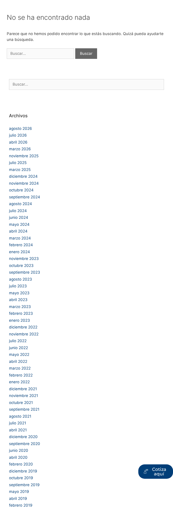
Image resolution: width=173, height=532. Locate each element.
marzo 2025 (20, 169)
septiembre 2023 (24, 272)
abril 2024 (18, 231)
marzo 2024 (20, 238)
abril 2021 (18, 430)
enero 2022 (19, 382)
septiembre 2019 (24, 485)
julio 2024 (18, 210)
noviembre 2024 (24, 183)
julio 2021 (17, 423)
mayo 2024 (19, 224)
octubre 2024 (21, 190)
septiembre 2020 (24, 443)
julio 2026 (18, 135)
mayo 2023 (19, 293)
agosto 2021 (20, 416)
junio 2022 (18, 348)
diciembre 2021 (23, 389)
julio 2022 (18, 341)
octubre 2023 (21, 265)
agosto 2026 (20, 128)
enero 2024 (19, 252)
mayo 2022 (19, 354)
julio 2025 (18, 162)
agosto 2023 (20, 279)
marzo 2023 (20, 306)
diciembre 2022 (23, 327)
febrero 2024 (21, 245)
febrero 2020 (21, 464)
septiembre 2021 (24, 409)
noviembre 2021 (23, 395)
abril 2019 (18, 498)
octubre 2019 (21, 478)
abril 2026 (18, 142)
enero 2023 (19, 320)
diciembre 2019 (23, 471)
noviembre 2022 (24, 334)
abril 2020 (18, 457)
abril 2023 (18, 299)
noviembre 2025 (24, 156)
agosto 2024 (20, 204)
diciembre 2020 (23, 436)
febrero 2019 (20, 505)
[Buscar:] (41, 53)
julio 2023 (18, 286)
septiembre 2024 (24, 197)
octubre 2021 (21, 402)
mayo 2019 (19, 491)
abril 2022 (18, 361)
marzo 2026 (20, 149)
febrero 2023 (21, 313)
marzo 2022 (20, 368)
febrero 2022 (21, 375)
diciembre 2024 (23, 176)
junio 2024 (18, 217)
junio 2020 (18, 450)
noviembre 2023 (24, 258)
